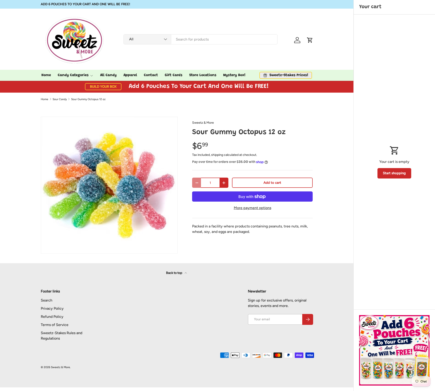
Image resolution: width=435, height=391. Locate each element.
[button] (310, 40)
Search (46, 300)
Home (46, 75)
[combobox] (201, 39)
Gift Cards (173, 75)
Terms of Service (54, 325)
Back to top (174, 273)
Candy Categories (73, 75)
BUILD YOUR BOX (103, 86)
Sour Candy (60, 99)
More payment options (252, 208)
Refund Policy (52, 316)
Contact (151, 75)
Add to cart (272, 183)
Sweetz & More (203, 123)
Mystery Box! (234, 75)
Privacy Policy (52, 308)
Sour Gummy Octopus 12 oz (88, 99)
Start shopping (394, 173)
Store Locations (202, 75)
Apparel (130, 75)
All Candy (108, 75)
